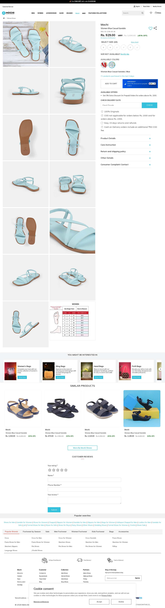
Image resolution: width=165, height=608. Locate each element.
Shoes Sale (141, 525)
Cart (159, 13)
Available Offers (109, 92)
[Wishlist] (150, 28)
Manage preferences (41, 602)
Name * (51, 475)
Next (158, 413)
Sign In (138, 6)
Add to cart (111, 84)
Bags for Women (108, 522)
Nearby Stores (157, 6)
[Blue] (112, 65)
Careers (19, 576)
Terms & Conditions (20, 598)
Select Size (109, 42)
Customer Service (8, 7)
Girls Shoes (64, 579)
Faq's (18, 579)
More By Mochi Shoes (82, 448)
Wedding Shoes (100, 525)
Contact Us (42, 573)
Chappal (52, 522)
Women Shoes (11, 18)
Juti (24, 525)
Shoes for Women (40, 522)
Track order (42, 579)
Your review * (53, 495)
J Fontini (132, 525)
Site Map (19, 585)
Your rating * (53, 465)
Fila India (85, 582)
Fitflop (85, 579)
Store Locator (21, 582)
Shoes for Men (9, 522)
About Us (20, 573)
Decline (121, 602)
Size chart (134, 42)
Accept (99, 602)
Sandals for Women (24, 522)
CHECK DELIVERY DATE (111, 100)
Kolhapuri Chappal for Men (127, 522)
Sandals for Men (80, 522)
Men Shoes (64, 573)
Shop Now (22, 377)
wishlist (151, 13)
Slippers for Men (94, 522)
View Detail (23, 422)
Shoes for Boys (64, 525)
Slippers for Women (64, 522)
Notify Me (125, 54)
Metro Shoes (87, 573)
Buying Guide (43, 576)
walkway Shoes (87, 576)
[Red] (105, 65)
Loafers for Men (144, 522)
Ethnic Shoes (88, 525)
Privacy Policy (106, 595)
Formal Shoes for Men (35, 525)
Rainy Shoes (76, 525)
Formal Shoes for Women (118, 525)
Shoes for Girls (51, 525)
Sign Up (137, 578)
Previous (7, 413)
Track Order (146, 6)
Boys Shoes (64, 582)
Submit (54, 510)
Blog (40, 582)
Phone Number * (54, 485)
